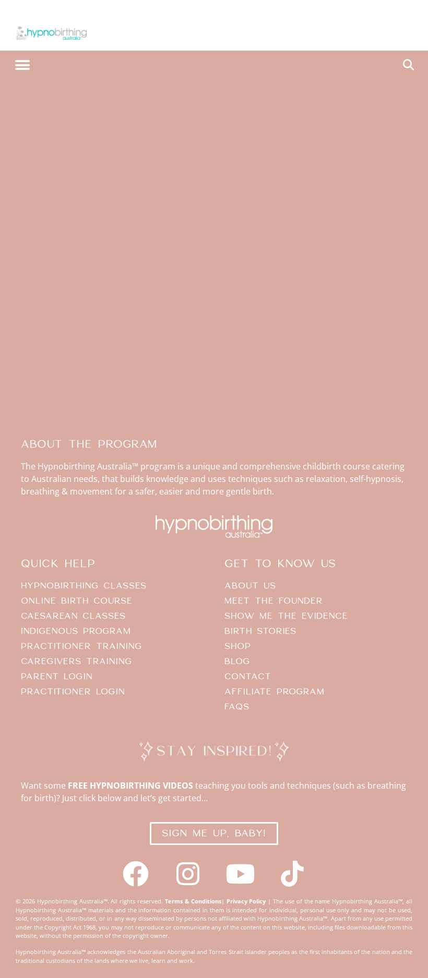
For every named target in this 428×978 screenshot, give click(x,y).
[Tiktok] (292, 874)
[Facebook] (136, 874)
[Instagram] (188, 874)
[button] (22, 65)
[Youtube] (240, 874)
